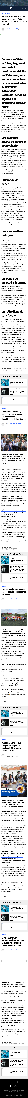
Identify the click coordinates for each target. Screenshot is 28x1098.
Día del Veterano (9, 370)
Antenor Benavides (19, 368)
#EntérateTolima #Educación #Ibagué (14, 898)
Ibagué (3, 371)
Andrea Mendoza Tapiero (13, 28)
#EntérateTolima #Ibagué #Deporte (13, 703)
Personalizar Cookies (14, 1091)
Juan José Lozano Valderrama (14, 423)
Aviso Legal (7, 1090)
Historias (19, 370)
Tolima (9, 371)
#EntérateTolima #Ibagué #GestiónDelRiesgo (10, 549)
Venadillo (16, 371)
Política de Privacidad (18, 1090)
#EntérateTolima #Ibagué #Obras (12, 1043)
